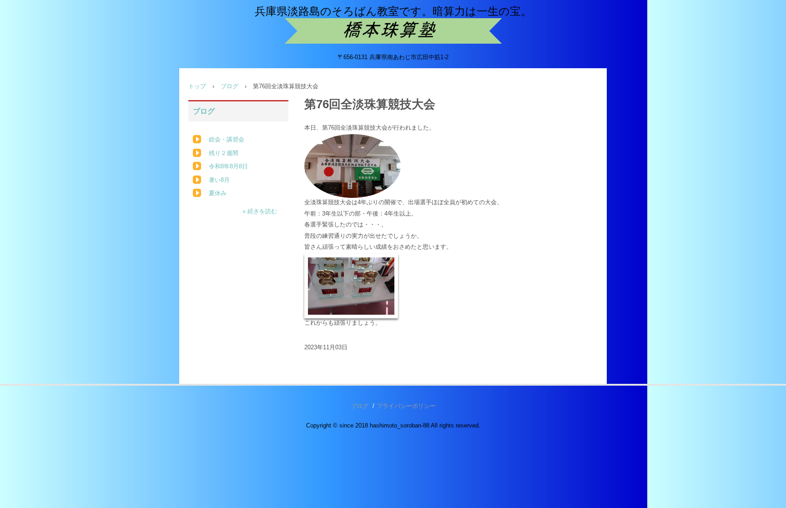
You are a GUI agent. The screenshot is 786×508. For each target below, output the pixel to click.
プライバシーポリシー (406, 405)
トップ (197, 86)
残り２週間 (223, 153)
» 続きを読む (259, 211)
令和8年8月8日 (228, 166)
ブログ (229, 86)
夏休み (218, 193)
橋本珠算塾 (393, 31)
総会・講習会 (226, 139)
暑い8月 (219, 179)
